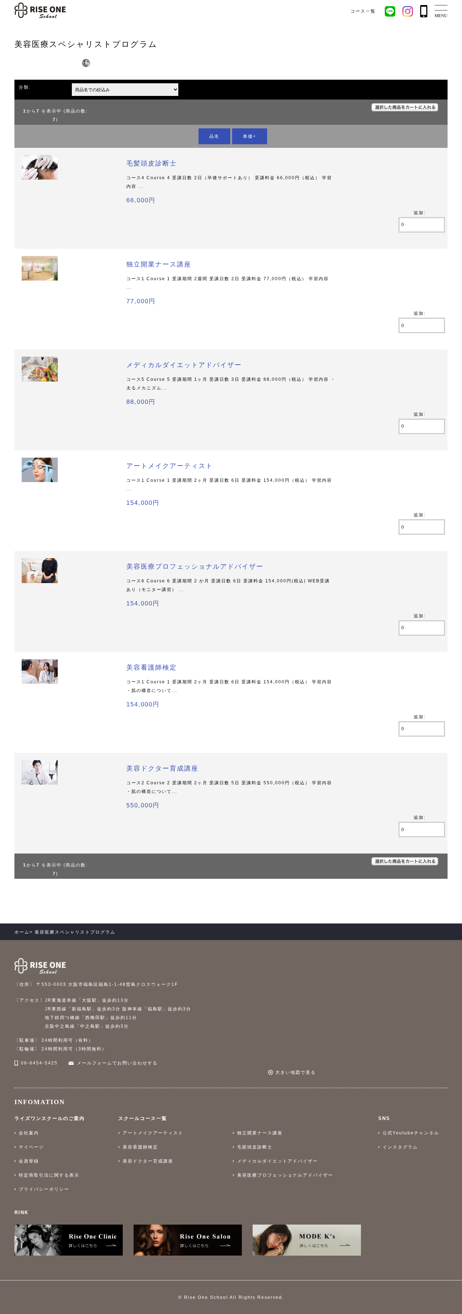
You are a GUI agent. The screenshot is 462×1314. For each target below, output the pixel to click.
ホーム (22, 932)
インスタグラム (400, 1147)
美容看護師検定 (151, 667)
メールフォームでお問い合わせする (117, 1063)
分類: (25, 87)
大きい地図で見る (295, 1072)
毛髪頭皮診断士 (151, 163)
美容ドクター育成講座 (162, 768)
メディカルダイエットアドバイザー (184, 365)
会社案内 (29, 1133)
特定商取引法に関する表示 (49, 1175)
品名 (214, 136)
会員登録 (29, 1161)
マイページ (31, 1147)
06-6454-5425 (39, 1063)
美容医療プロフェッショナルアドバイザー (194, 566)
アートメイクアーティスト (169, 465)
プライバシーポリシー (44, 1189)
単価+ (249, 136)
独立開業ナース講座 (158, 264)
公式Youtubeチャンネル (411, 1133)
